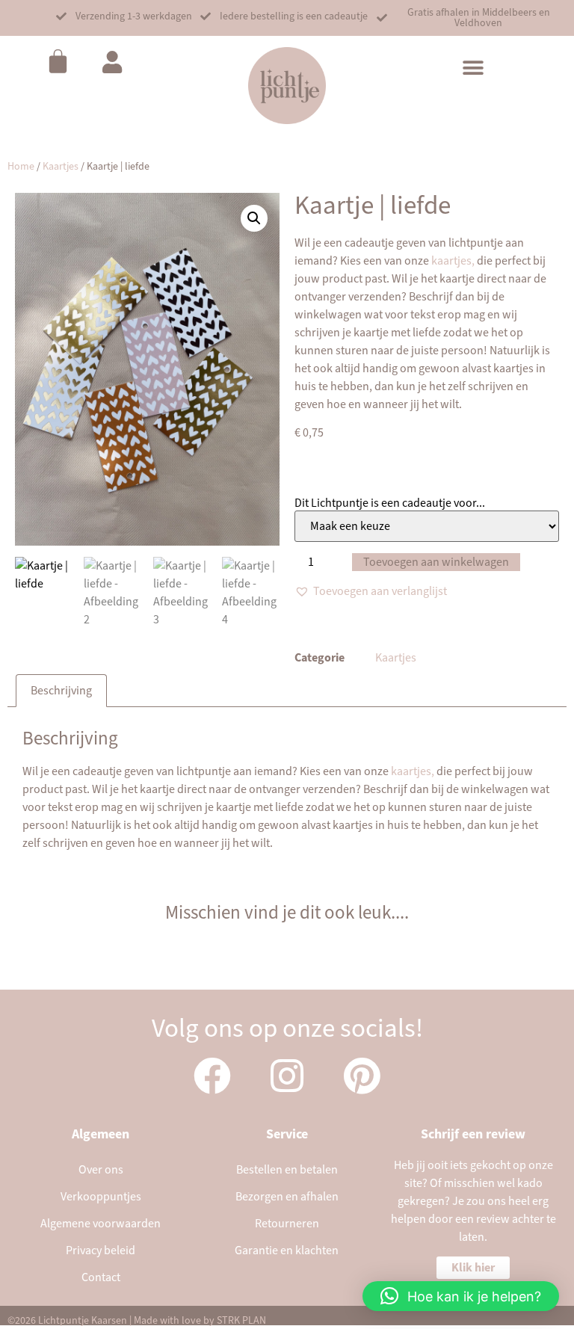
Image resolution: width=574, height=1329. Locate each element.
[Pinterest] (361, 1075)
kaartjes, (453, 261)
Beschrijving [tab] (61, 690)
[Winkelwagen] (58, 61)
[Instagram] (287, 1075)
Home (20, 166)
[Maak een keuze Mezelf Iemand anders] (426, 526)
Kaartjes (60, 166)
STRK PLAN (241, 1320)
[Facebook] (212, 1075)
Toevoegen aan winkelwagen (436, 562)
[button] (124, 16)
